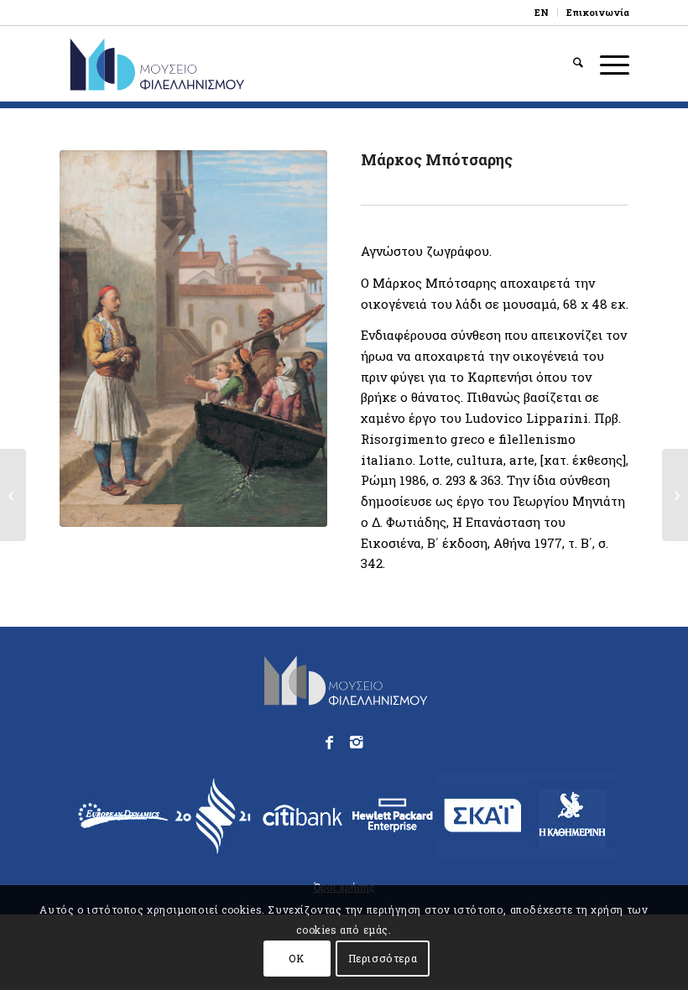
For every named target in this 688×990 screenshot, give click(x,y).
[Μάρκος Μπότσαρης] (193, 338)
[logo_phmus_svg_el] (204, 64)
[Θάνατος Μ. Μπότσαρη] (675, 495)
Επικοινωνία (597, 12)
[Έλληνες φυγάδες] (13, 495)
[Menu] (606, 64)
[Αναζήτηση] (569, 64)
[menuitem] (542, 12)
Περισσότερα (383, 958)
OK (296, 958)
